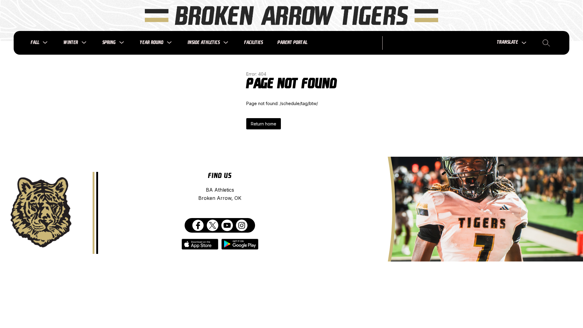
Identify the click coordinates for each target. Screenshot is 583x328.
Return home (263, 123)
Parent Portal (292, 42)
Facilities (253, 42)
